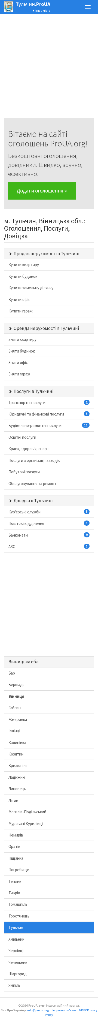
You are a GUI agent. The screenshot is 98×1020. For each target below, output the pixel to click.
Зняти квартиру (22, 339)
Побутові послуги (24, 471)
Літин (13, 800)
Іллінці (14, 730)
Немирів (15, 835)
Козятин (15, 754)
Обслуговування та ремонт (32, 483)
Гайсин (14, 707)
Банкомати (48, 535)
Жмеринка (17, 719)
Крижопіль (17, 765)
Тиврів (14, 892)
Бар (11, 673)
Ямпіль (14, 985)
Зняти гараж (19, 374)
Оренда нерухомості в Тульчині (46, 328)
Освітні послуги (22, 437)
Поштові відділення (48, 523)
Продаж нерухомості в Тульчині (46, 254)
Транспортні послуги (48, 402)
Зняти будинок (21, 351)
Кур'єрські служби (48, 511)
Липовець (17, 788)
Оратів (14, 846)
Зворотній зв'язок (63, 1010)
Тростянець (18, 916)
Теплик (14, 881)
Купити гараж (20, 311)
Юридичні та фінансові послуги (48, 414)
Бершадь (16, 684)
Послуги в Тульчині (33, 391)
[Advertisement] (49, 69)
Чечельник (17, 962)
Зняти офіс (18, 362)
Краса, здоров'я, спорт (28, 448)
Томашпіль (17, 904)
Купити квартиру (23, 264)
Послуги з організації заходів (34, 460)
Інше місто (42, 10)
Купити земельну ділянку (30, 287)
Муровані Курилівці (25, 823)
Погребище (18, 869)
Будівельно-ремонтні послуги (48, 425)
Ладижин (16, 777)
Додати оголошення (41, 190)
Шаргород (17, 973)
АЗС (48, 546)
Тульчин (33, 4)
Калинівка (17, 742)
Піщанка (15, 858)
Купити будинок (22, 276)
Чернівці (15, 950)
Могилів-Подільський (27, 811)
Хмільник (16, 939)
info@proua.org (38, 1010)
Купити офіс (19, 299)
